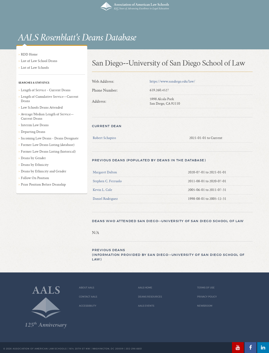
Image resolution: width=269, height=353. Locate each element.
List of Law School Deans (39, 61)
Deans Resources (150, 296)
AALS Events (146, 305)
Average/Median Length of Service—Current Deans (47, 116)
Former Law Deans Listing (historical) (48, 151)
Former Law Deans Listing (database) (47, 145)
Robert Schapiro (104, 138)
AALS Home (145, 287)
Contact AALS (88, 296)
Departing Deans (33, 132)
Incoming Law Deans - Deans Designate (50, 138)
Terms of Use (206, 287)
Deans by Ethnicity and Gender (43, 171)
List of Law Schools (35, 67)
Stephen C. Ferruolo (107, 181)
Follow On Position (35, 178)
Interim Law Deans (35, 125)
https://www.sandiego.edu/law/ (172, 81)
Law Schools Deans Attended (42, 107)
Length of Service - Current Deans (45, 90)
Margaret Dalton (105, 172)
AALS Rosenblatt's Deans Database (77, 37)
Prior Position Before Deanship (43, 184)
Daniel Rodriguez (105, 199)
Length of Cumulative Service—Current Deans (49, 99)
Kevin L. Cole (102, 190)
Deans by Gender (33, 158)
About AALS (86, 287)
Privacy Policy (207, 296)
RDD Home (29, 54)
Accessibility (87, 305)
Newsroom (204, 305)
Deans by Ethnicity (35, 165)
